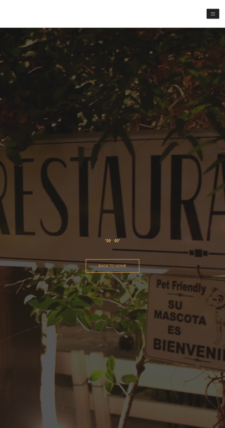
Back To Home (112, 266)
